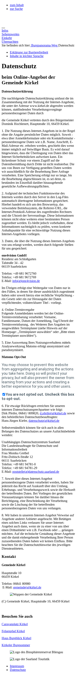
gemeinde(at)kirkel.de (27, 587)
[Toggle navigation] (3, 28)
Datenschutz (18, 670)
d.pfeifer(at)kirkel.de (53, 413)
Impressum (17, 666)
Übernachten (10, 41)
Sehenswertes (10, 34)
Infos (5, 30)
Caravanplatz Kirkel (15, 624)
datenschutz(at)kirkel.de (44, 420)
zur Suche (16, 8)
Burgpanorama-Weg (44, 45)
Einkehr (7, 38)
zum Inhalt (17, 5)
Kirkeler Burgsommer (16, 645)
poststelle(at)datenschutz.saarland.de (35, 471)
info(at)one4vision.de (26, 281)
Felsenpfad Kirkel (13, 631)
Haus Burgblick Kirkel (16, 638)
